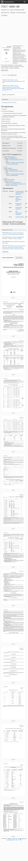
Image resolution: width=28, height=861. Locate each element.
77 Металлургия (13, 185)
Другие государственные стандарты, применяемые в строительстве (15, 183)
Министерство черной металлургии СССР (19, 199)
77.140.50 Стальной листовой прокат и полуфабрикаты (15, 163)
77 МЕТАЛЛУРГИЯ (12, 158)
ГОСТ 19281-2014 (12, 75)
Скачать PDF (5, 70)
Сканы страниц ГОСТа (7, 257)
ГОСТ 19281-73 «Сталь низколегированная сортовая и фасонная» (12, 80)
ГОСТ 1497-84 (5, 241)
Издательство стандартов (19, 204)
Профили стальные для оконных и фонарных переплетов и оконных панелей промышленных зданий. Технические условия (14, 247)
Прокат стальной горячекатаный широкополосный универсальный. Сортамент (13, 233)
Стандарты (10, 181)
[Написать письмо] (18, 839)
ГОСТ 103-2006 (17, 238)
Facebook (10, 838)
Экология (10, 168)
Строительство (11, 179)
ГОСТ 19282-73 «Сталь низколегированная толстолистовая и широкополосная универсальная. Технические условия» (13, 88)
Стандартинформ (20, 216)
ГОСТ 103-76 (5, 237)
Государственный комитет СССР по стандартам (20, 192)
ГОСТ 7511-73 (5, 245)
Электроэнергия (11, 156)
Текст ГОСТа (19, 257)
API (17, 839)
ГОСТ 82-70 (5, 232)
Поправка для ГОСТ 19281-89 (9, 102)
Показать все (5, 251)
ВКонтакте (15, 838)
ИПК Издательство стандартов (19, 213)
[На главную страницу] (2, 1)
